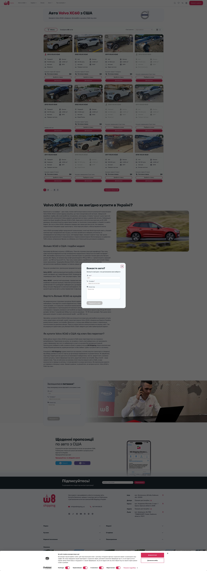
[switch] (85, 567)
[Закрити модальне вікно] (122, 266)
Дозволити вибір (152, 560)
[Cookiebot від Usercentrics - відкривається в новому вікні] (47, 568)
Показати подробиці (130, 567)
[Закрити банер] (167, 553)
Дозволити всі (152, 555)
